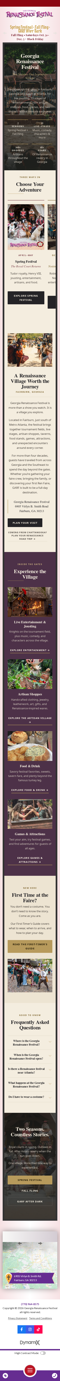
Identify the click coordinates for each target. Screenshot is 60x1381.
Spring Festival (30, 1180)
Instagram (30, 1329)
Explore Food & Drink (28, 790)
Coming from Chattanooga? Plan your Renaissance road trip (27, 535)
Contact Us (5, 1375)
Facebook (22, 1329)
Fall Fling (30, 1190)
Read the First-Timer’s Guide (30, 946)
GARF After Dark (30, 1201)
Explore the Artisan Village (30, 718)
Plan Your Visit (25, 522)
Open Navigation (30, 1370)
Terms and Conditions (40, 1318)
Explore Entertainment (28, 650)
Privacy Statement (17, 1318)
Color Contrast (43, 1353)
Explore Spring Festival (26, 297)
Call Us (54, 1375)
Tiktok (38, 1329)
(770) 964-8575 (30, 1304)
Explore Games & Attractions (30, 859)
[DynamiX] (30, 1342)
